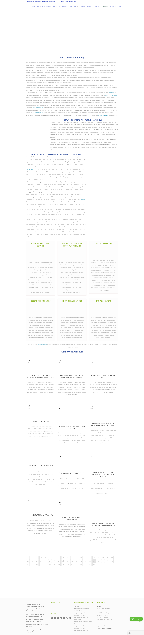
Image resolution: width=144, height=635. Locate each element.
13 (85, 557)
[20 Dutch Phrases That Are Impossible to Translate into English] (103, 462)
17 (103, 557)
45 (50, 564)
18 (107, 557)
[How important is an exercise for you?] (40, 455)
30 (72, 561)
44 (45, 564)
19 (112, 557)
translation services (38, 112)
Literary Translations (40, 421)
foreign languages (103, 115)
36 (99, 561)
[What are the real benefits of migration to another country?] (103, 412)
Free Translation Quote (68, 1)
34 (90, 561)
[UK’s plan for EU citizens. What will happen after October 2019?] (72, 461)
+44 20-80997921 (36, 1)
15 (94, 557)
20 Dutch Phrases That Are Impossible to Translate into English (103, 474)
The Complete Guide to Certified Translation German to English (35, 615)
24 (45, 561)
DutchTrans (111, 92)
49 (68, 564)
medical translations (38, 107)
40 (28, 564)
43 (41, 564)
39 (112, 561)
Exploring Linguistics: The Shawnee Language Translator (35, 631)
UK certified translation (111, 95)
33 (85, 561)
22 (37, 561)
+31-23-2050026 (49, 1)
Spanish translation (31, 169)
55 (94, 564)
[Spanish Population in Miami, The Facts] (103, 365)
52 (81, 564)
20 (28, 561)
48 (63, 564)
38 (107, 561)
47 (59, 564)
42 (37, 564)
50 (72, 564)
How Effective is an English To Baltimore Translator (37, 625)
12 (81, 557)
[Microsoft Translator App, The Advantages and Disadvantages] (72, 365)
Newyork (83, 199)
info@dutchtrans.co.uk (83, 617)
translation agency (42, 344)
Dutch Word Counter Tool (33, 604)
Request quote (137, 619)
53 (85, 564)
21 (32, 561)
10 (72, 557)
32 (81, 561)
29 (67, 561)
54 (90, 564)
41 (32, 564)
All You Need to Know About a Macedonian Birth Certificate (34, 620)
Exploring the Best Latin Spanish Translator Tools (34, 610)
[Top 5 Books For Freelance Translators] (72, 507)
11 (76, 557)
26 (54, 561)
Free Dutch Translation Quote (35, 606)
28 (63, 561)
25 (50, 561)
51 (76, 564)
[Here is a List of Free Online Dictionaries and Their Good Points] (40, 365)
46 (54, 564)
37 (103, 561)
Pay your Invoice (101, 626)
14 (90, 557)
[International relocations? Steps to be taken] (72, 414)
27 (59, 561)
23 (41, 561)
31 (76, 561)
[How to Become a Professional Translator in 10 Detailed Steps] (103, 512)
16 (98, 557)
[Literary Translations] (40, 411)
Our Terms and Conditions (104, 628)
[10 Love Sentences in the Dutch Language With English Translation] (40, 503)
